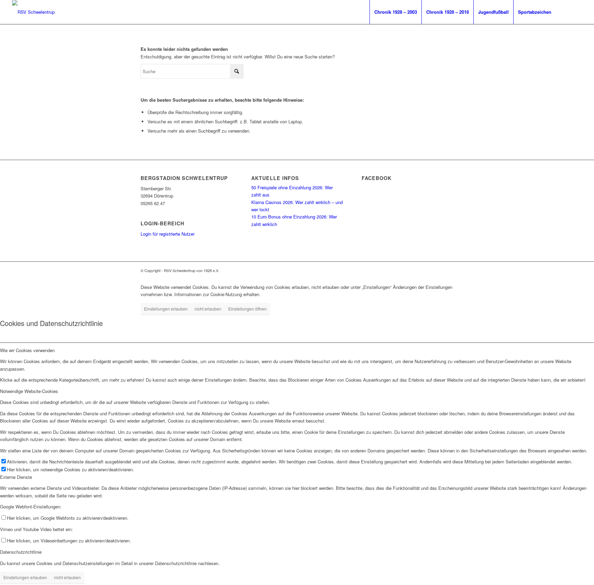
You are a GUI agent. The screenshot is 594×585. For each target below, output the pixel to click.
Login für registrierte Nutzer (168, 233)
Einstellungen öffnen (247, 309)
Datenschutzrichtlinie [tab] (21, 552)
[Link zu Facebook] (566, 12)
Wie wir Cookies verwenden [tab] (27, 350)
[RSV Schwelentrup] (33, 12)
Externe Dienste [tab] (16, 477)
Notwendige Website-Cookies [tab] (29, 391)
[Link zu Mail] (577, 12)
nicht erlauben (208, 309)
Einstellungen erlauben (166, 309)
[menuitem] (395, 12)
